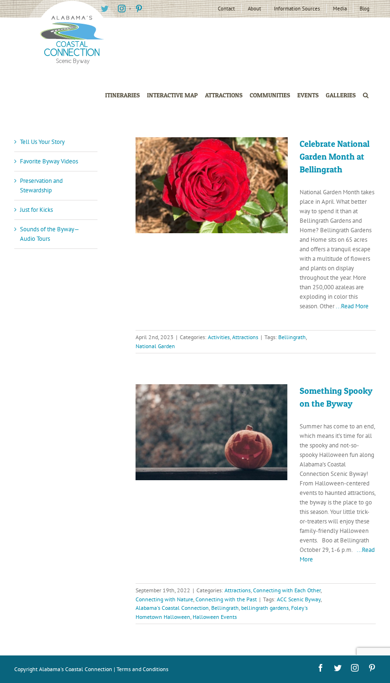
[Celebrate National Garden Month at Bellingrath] (212, 185)
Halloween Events (215, 616)
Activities (219, 337)
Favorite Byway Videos (49, 161)
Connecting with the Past (226, 599)
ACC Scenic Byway (299, 599)
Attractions (245, 337)
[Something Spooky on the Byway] (212, 432)
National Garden (155, 346)
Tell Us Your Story (42, 142)
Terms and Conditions (142, 669)
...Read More (352, 306)
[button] (366, 95)
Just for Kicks (36, 210)
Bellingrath (292, 337)
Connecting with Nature (164, 599)
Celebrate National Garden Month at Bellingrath (335, 156)
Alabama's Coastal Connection (172, 607)
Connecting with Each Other (287, 590)
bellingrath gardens (265, 607)
